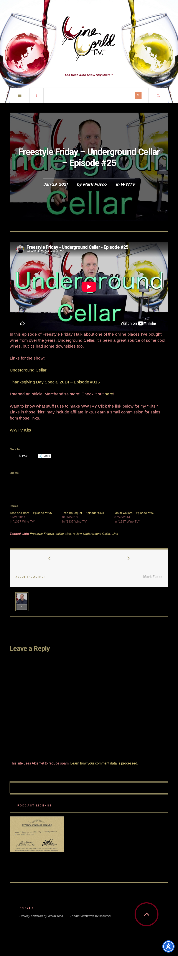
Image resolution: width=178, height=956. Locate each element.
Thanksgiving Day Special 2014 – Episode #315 (55, 382)
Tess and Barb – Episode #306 (31, 513)
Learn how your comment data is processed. (104, 763)
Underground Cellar (28, 370)
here (109, 394)
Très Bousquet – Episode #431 (83, 513)
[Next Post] (128, 558)
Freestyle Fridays (42, 533)
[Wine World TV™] (89, 39)
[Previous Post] (49, 558)
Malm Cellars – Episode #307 (134, 513)
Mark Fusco (95, 184)
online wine (63, 533)
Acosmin (105, 916)
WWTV (127, 184)
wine (115, 533)
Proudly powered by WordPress (41, 916)
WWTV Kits (20, 430)
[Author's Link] (21, 607)
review (77, 533)
